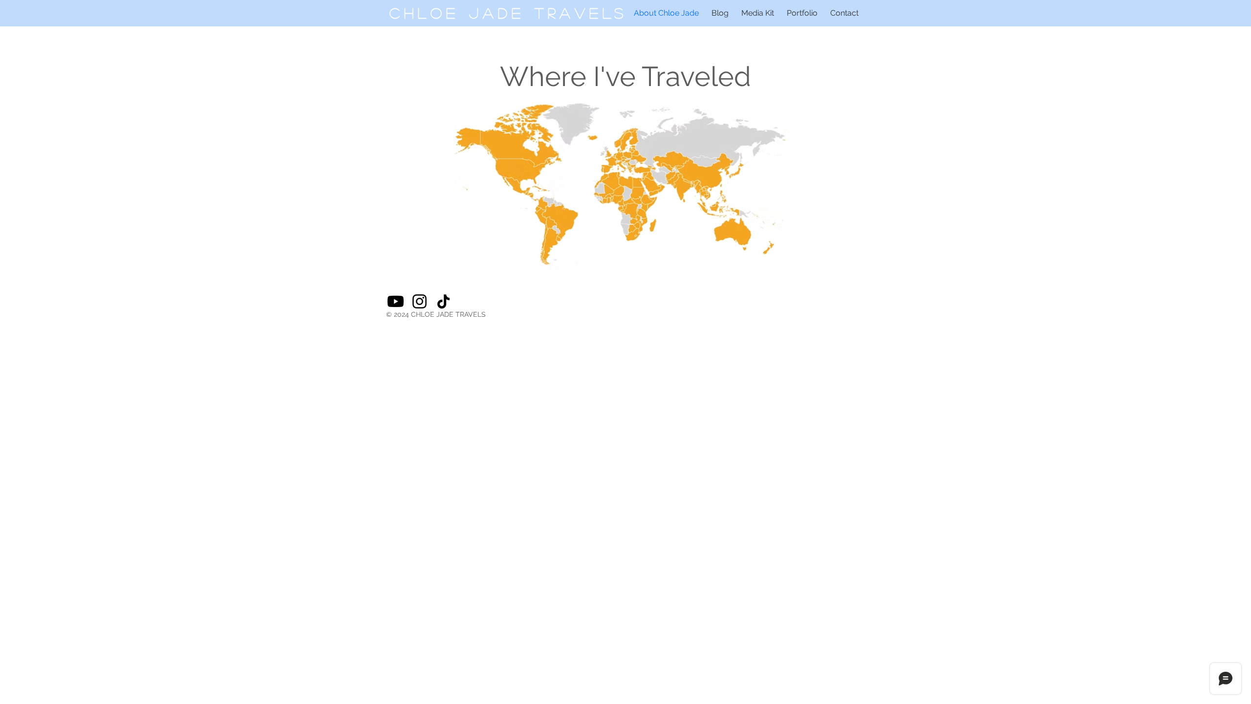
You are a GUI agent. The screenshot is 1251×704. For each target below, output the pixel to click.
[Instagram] (419, 301)
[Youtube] (395, 301)
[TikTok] (443, 301)
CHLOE (429, 12)
